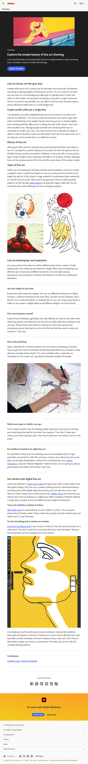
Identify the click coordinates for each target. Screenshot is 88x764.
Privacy (26, 760)
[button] (75, 3)
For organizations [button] (8, 735)
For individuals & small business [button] (13, 725)
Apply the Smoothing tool (18, 526)
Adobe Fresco (57, 493)
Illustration (6, 9)
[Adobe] (10, 3)
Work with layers (14, 510)
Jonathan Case (13, 661)
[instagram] (24, 756)
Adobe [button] (5, 744)
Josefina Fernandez (29, 661)
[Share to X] (36, 683)
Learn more (51, 714)
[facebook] (20, 756)
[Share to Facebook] (31, 683)
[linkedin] (32, 756)
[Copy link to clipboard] (56, 683)
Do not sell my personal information (59, 760)
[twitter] (28, 756)
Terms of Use (33, 760)
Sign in (82, 3)
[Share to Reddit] (51, 683)
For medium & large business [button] (12, 730)
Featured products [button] (9, 749)
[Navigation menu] (3, 3)
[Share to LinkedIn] (41, 683)
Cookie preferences (43, 760)
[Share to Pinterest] (46, 683)
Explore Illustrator (16, 68)
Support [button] (6, 739)
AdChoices (74, 760)
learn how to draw (36, 484)
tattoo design (36, 183)
